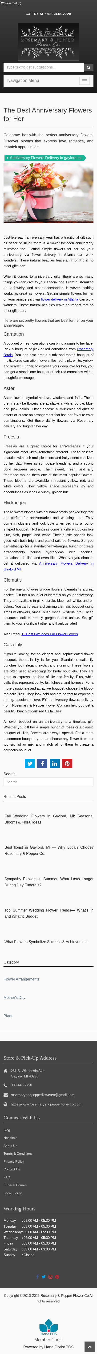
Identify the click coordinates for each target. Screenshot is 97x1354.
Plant (8, 1016)
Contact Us (12, 1169)
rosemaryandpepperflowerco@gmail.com (42, 1095)
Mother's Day (14, 998)
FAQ (7, 1177)
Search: (10, 774)
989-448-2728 (59, 14)
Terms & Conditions (18, 1153)
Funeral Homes (15, 1185)
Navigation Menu (23, 80)
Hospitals (10, 1138)
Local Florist (13, 1193)
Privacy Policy (14, 1161)
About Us (10, 1146)
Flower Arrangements (21, 979)
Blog (7, 1130)
